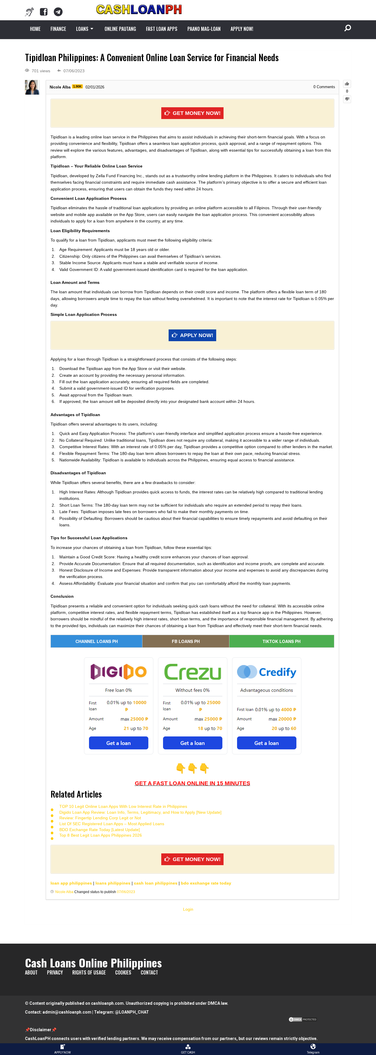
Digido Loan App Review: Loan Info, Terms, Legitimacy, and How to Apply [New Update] (140, 812)
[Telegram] (58, 11)
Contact (149, 972)
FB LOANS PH (186, 641)
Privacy (55, 972)
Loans (82, 28)
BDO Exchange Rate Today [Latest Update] (99, 829)
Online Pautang (120, 28)
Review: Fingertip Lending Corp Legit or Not (100, 817)
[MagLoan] (29, 11)
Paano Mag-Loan (204, 28)
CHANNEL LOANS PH (96, 641)
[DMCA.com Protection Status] (303, 1021)
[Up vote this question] (347, 84)
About (31, 972)
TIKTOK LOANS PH (282, 641)
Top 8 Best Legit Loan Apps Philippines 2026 (100, 835)
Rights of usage (89, 972)
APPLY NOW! (242, 28)
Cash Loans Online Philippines (93, 962)
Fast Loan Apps (161, 28)
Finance (58, 28)
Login (188, 909)
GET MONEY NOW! (197, 113)
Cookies (123, 972)
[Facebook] (44, 11)
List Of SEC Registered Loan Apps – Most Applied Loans (111, 823)
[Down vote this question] (347, 99)
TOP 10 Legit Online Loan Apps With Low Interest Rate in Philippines (123, 806)
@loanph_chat (132, 1012)
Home (35, 28)
